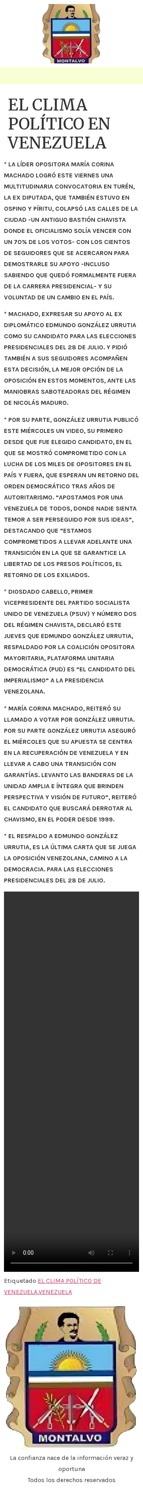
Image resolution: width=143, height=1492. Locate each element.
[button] (13, 75)
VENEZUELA (55, 1292)
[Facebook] (130, 79)
